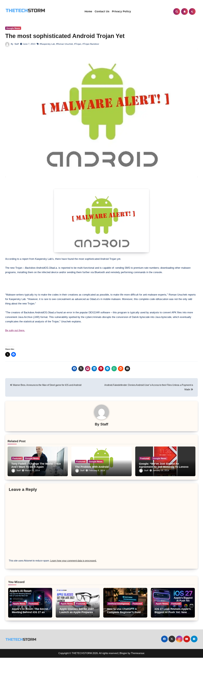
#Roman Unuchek (64, 44)
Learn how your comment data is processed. (73, 560)
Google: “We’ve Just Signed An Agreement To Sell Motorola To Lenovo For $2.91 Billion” (163, 467)
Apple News (19, 603)
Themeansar (137, 653)
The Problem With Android (92, 466)
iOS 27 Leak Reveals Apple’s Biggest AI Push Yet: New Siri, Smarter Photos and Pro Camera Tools (173, 613)
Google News (13, 28)
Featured (17, 458)
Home (88, 11)
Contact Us (102, 11)
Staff (16, 44)
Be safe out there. (15, 330)
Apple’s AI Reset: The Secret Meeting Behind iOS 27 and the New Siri (30, 612)
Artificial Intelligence (118, 603)
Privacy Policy (121, 11)
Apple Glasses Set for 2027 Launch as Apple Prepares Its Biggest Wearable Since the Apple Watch (76, 613)
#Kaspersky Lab (47, 44)
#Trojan (77, 44)
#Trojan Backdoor (90, 44)
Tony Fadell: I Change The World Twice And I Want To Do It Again (36, 465)
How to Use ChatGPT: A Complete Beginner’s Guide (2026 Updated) (124, 612)
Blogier (123, 653)
